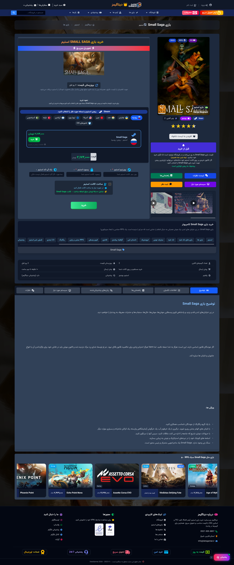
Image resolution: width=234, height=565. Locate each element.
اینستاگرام (55, 520)
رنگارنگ (62, 240)
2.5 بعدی (50, 240)
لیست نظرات (199, 175)
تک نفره (171, 240)
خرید (32, 139)
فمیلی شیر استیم (35, 240)
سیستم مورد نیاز (198, 184)
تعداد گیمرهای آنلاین (199, 263)
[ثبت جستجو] (14, 13)
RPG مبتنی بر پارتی (76, 240)
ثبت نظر (165, 184)
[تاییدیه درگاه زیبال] (110, 530)
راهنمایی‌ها (165, 175)
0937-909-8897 (207, 531)
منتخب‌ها (159, 534)
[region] (117, 373)
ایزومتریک (145, 240)
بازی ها (66, 24)
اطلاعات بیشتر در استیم (36, 145)
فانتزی (105, 240)
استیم (77, 24)
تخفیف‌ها (159, 529)
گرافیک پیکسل (117, 240)
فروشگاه (159, 520)
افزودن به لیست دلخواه (181, 136)
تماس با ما (159, 539)
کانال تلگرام (55, 534)
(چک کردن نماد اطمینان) (179, 158)
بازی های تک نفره (185, 240)
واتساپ (56, 525)
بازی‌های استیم (157, 525)
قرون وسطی (93, 240)
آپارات (57, 539)
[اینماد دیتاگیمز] (99, 530)
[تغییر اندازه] (211, 557)
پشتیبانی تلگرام (53, 529)
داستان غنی (132, 240)
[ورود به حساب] (210, 5)
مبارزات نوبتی (158, 240)
